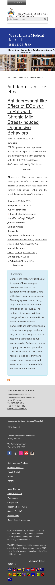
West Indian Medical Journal (31, 77)
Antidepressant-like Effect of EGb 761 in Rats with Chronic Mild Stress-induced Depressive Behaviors (27, 116)
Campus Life (12, 502)
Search (49, 50)
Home (11, 50)
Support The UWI (14, 511)
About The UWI (13, 489)
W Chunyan (29, 252)
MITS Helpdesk (13, 427)
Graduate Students (15, 467)
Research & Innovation (17, 506)
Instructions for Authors (26, 51)
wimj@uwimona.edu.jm (17, 408)
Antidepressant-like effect (20, 239)
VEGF (37, 243)
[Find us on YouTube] (26, 454)
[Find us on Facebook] (9, 454)
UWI (9, 77)
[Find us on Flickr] (21, 454)
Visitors (10, 480)
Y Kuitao (25, 256)
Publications (39, 50)
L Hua (10, 252)
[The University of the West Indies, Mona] (27, 12)
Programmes (12, 498)
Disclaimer (33, 560)
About (17, 50)
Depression (13, 235)
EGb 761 (19, 243)
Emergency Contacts (16, 421)
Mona (15, 77)
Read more (18, 265)
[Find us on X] (15, 454)
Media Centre (13, 515)
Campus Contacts (34, 421)
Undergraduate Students (17, 463)
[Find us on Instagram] (32, 454)
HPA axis (28, 243)
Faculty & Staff (13, 472)
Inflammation (27, 235)
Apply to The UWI (14, 493)
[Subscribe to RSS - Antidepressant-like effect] (8, 380)
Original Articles (15, 226)
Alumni (10, 476)
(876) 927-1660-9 (18, 444)
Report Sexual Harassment (18, 520)
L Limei (18, 252)
